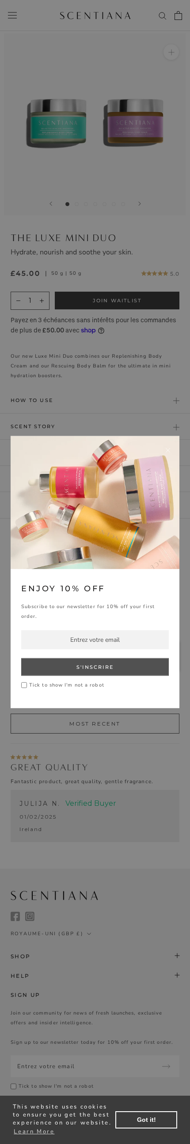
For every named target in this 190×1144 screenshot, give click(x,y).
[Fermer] (168, 450)
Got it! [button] (146, 1119)
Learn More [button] (34, 1132)
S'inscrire (95, 667)
